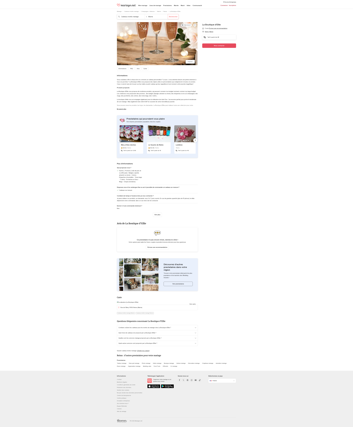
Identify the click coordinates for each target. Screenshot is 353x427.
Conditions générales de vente (126, 385)
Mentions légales (122, 382)
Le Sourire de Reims (155, 145)
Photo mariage (146, 363)
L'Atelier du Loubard (143, 351)
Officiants (165, 366)
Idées (188, 5)
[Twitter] (183, 380)
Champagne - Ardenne (148, 11)
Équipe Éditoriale (122, 406)
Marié (182, 5)
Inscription (232, 5)
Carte (145, 69)
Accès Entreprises (230, 2)
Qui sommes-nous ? (123, 403)
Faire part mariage (134, 363)
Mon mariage (142, 5)
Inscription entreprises (123, 401)
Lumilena (179, 145)
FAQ (131, 69)
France (215, 380)
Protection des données (124, 387)
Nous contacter (219, 46)
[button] (157, 239)
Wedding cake (147, 366)
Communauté (197, 5)
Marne (159, 11)
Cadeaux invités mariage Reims (144, 313)
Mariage (119, 11)
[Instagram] (191, 380)
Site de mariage (121, 411)
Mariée (176, 5)
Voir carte (192, 304)
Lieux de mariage (155, 5)
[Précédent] (119, 140)
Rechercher (173, 17)
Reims (165, 11)
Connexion (224, 5)
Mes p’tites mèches (128, 145)
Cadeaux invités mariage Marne (125, 313)
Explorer (190, 61)
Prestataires (167, 5)
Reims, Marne (209, 32)
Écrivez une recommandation (157, 247)
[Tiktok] (199, 380)
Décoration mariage (194, 363)
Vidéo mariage (157, 363)
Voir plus (157, 215)
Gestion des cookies (123, 390)
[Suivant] (195, 140)
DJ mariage (174, 366)
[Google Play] (167, 388)
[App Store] (153, 388)
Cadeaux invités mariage (131, 11)
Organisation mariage (134, 366)
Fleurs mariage (121, 366)
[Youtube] (195, 380)
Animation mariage (221, 363)
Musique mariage (169, 363)
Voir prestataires (178, 284)
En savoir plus (121, 109)
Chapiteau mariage (207, 363)
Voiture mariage (181, 363)
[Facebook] (179, 380)
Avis (138, 69)
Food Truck (157, 366)
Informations (122, 69)
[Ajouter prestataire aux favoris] (194, 25)
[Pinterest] (187, 380)
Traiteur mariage (121, 363)
